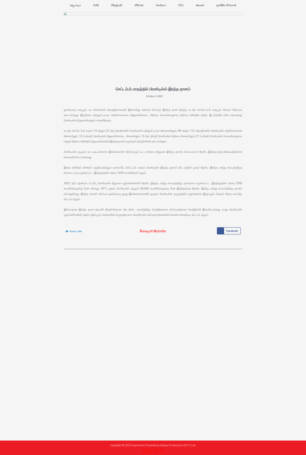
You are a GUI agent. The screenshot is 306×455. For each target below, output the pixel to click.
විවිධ (181, 5)
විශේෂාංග (161, 5)
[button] (229, 230)
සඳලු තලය (75, 5)
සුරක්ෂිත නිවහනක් (226, 5)
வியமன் (200, 5)
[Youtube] (156, 450)
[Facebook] (144, 450)
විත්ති (96, 5)
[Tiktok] (161, 450)
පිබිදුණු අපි (116, 5)
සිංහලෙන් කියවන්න (153, 231)
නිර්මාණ (139, 5)
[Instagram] (150, 450)
